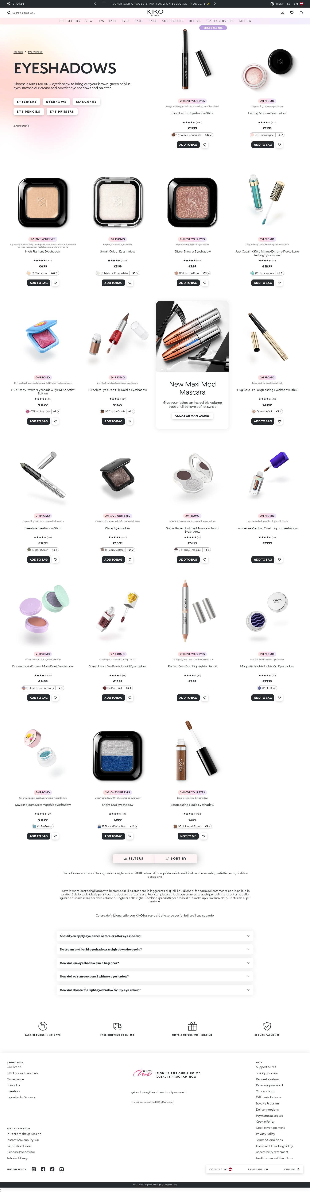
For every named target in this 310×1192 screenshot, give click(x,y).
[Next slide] (215, 4)
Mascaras (86, 101)
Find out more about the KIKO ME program (152, 1102)
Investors (13, 1091)
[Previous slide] (95, 4)
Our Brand (14, 1067)
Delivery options (267, 1109)
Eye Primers (62, 111)
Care (152, 21)
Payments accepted (269, 1115)
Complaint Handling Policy (274, 1146)
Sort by (179, 858)
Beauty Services (220, 21)
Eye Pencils (29, 111)
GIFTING (245, 21)
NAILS (139, 21)
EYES (125, 21)
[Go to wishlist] (292, 13)
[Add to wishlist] (204, 144)
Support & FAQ (266, 1067)
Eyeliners (27, 101)
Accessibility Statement (272, 1152)
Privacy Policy (265, 1133)
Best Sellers (69, 21)
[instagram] (34, 1169)
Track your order (267, 1073)
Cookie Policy (265, 1121)
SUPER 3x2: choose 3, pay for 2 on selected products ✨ (155, 3)
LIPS (101, 21)
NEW (89, 21)
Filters (136, 858)
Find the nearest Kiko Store (274, 1158)
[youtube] (61, 1169)
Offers (195, 21)
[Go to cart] (301, 13)
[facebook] (43, 1169)
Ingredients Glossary (21, 1097)
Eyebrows (56, 101)
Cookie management (270, 1127)
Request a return (267, 1079)
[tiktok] (52, 1169)
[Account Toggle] (282, 13)
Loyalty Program (267, 1103)
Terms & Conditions (269, 1140)
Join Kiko (13, 1085)
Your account (265, 1091)
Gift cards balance (268, 1097)
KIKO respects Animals (22, 1073)
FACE (113, 21)
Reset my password (269, 1085)
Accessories (173, 21)
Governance (15, 1079)
